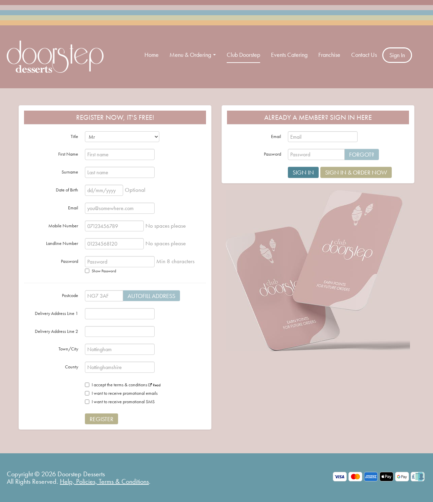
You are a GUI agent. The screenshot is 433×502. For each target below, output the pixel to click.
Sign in (303, 172)
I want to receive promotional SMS (123, 401)
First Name (68, 154)
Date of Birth (67, 190)
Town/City (68, 349)
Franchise (329, 55)
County (71, 367)
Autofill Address (151, 296)
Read (156, 385)
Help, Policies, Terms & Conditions (104, 481)
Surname (70, 172)
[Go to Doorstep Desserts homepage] (55, 55)
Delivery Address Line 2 (56, 331)
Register (101, 419)
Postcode (70, 295)
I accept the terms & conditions (126, 385)
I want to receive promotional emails (125, 393)
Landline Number (62, 243)
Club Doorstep (243, 55)
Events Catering (289, 55)
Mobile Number (63, 226)
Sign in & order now (356, 172)
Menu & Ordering (190, 55)
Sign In (397, 55)
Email (73, 208)
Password (69, 261)
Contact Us (364, 55)
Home (151, 55)
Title (74, 136)
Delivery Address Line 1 (56, 313)
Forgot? (361, 154)
